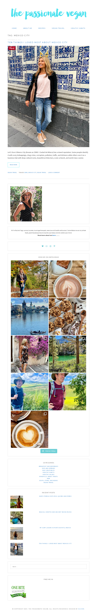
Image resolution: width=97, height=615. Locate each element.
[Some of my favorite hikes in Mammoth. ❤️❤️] (67, 354)
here (54, 235)
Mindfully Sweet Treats (48, 476)
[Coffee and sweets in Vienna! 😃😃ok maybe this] (67, 279)
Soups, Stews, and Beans (48, 480)
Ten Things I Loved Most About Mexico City (37, 42)
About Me (27, 28)
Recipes (41, 28)
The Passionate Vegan (48, 15)
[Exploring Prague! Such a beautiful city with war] (29, 316)
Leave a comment (54, 172)
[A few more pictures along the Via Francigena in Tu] (29, 391)
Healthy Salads (48, 474)
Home (14, 28)
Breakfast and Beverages (48, 466)
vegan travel (41, 172)
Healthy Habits (78, 28)
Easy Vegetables (48, 470)
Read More (13, 165)
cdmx (26, 172)
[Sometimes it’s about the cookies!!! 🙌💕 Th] (67, 316)
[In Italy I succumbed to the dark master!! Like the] (29, 429)
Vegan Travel (58, 28)
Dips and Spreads (48, 468)
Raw (48, 478)
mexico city (32, 172)
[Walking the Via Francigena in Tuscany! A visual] (67, 391)
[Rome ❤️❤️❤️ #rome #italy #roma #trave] (29, 354)
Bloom (81, 609)
